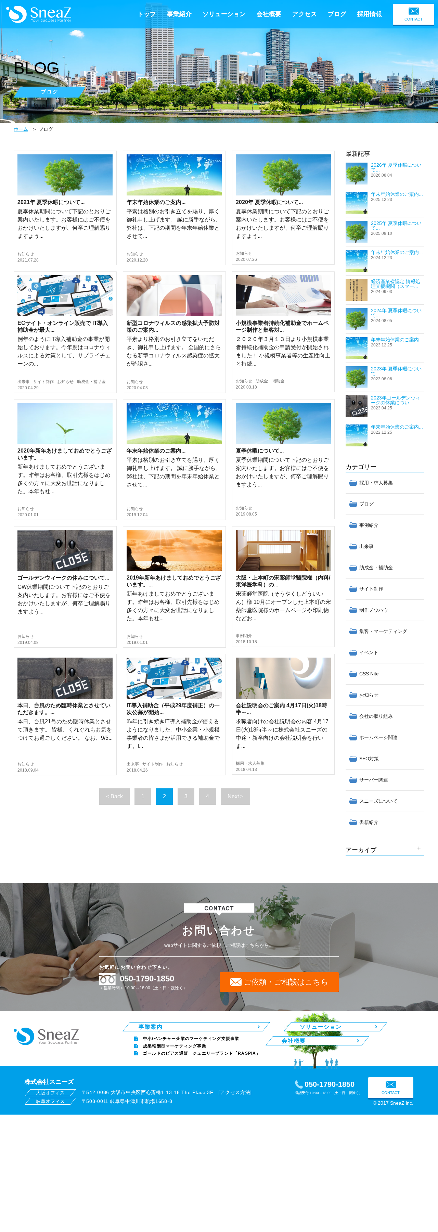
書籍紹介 (368, 822)
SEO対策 (369, 758)
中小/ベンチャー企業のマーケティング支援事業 (191, 1038)
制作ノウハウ (373, 610)
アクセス (304, 14)
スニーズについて (378, 801)
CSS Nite (369, 673)
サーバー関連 (373, 780)
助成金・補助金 (91, 381)
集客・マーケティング (383, 631)
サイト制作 (43, 381)
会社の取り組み (376, 716)
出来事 (23, 381)
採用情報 (369, 14)
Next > (235, 796)
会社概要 (269, 14)
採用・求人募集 (250, 763)
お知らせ (25, 254)
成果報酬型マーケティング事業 (174, 1046)
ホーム (21, 129)
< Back (114, 796)
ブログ (337, 14)
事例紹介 (244, 635)
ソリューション (224, 14)
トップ (147, 14)
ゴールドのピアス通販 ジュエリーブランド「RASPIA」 (202, 1053)
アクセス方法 (235, 1092)
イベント (368, 652)
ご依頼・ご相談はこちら (286, 982)
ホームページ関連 (378, 737)
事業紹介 (179, 14)
